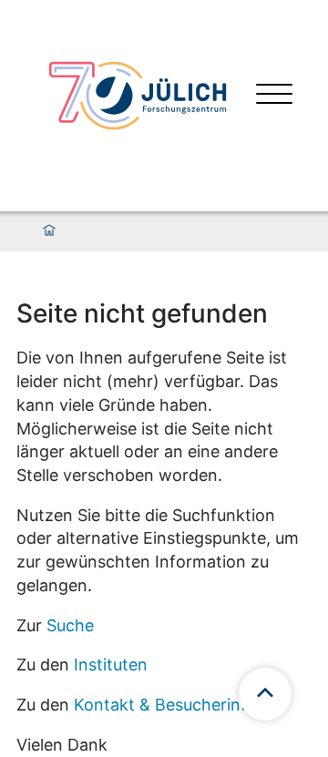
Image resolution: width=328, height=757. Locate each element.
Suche (70, 625)
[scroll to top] (265, 694)
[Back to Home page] (137, 96)
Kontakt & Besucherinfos (169, 704)
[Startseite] (49, 231)
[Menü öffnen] (274, 96)
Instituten (111, 664)
